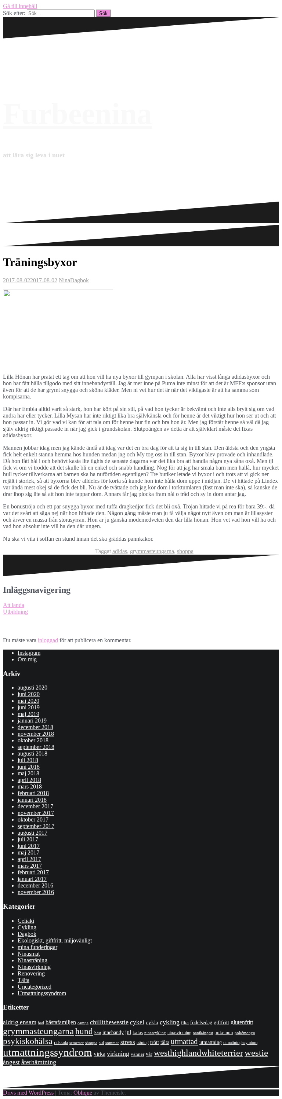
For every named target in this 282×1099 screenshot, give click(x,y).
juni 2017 (29, 846)
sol (101, 1042)
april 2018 (29, 780)
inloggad (48, 640)
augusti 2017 (32, 833)
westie (256, 1053)
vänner (137, 1054)
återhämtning (38, 1062)
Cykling (27, 927)
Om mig (27, 659)
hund (84, 1031)
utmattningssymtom (240, 1042)
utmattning (210, 1042)
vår (149, 1054)
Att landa (13, 605)
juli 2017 (28, 839)
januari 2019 (32, 720)
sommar (112, 1042)
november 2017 (36, 813)
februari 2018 (33, 793)
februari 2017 (33, 872)
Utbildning (15, 612)
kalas (138, 1032)
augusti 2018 (32, 753)
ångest (11, 1062)
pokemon (223, 1032)
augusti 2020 (32, 687)
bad (41, 1023)
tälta (164, 1042)
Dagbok (79, 280)
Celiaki (26, 921)
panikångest (203, 1032)
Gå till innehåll (20, 6)
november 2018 (36, 734)
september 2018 (36, 747)
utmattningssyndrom (47, 1052)
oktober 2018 (33, 740)
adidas (119, 551)
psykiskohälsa (28, 1041)
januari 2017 (32, 879)
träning (143, 1042)
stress (127, 1042)
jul (128, 1032)
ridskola (61, 1042)
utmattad (184, 1041)
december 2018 (35, 727)
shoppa (185, 551)
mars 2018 (30, 786)
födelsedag (201, 1022)
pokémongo (245, 1032)
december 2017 (35, 806)
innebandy (113, 1032)
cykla (152, 1022)
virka (99, 1054)
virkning (118, 1053)
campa (82, 1023)
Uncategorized (34, 987)
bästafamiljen (61, 1022)
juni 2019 (29, 707)
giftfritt (221, 1022)
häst (97, 1032)
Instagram (29, 653)
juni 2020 (29, 694)
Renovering (31, 973)
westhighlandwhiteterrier (198, 1053)
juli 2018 (28, 760)
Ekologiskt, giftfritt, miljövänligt (55, 940)
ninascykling (155, 1033)
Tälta (23, 980)
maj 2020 (28, 701)
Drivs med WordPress (28, 1092)
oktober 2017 (33, 819)
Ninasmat (29, 954)
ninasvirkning (179, 1032)
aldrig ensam (19, 1022)
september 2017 (36, 826)
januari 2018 (32, 800)
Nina (64, 280)
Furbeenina (77, 114)
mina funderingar (37, 947)
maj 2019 (28, 714)
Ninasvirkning (34, 967)
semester (76, 1043)
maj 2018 (28, 773)
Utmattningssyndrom (42, 993)
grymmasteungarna (152, 551)
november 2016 (36, 892)
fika (185, 1022)
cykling (170, 1022)
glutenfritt (242, 1022)
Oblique (82, 1092)
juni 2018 (29, 767)
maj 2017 (28, 852)
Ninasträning (32, 960)
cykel (137, 1022)
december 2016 (35, 885)
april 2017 (29, 859)
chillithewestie (109, 1022)
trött (154, 1042)
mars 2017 (30, 866)
